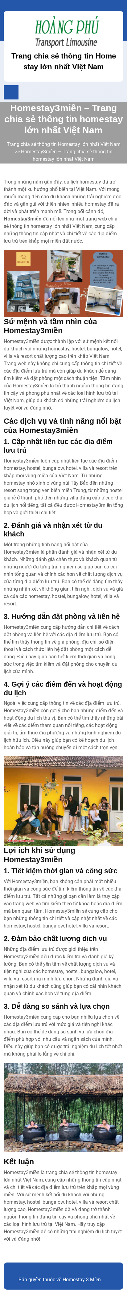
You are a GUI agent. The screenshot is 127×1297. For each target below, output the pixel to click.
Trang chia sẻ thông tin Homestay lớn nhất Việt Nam (64, 144)
